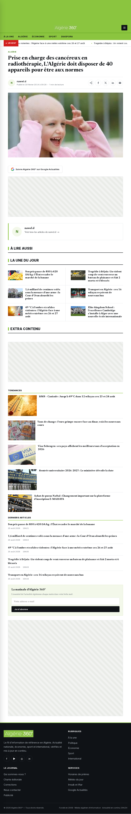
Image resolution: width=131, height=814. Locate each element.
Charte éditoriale (13, 779)
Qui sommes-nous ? (15, 774)
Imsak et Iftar (75, 784)
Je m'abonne (21, 609)
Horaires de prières (78, 774)
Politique (72, 742)
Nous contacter (12, 789)
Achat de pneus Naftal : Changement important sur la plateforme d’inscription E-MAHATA (72, 497)
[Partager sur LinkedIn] (113, 83)
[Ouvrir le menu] (124, 27)
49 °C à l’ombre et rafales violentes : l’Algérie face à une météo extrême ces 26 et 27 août (60, 548)
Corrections (10, 784)
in (29, 758)
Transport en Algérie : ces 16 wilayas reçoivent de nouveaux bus (46, 575)
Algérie (23, 36)
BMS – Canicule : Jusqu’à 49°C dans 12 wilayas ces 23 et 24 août (77, 396)
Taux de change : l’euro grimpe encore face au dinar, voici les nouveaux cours (79, 423)
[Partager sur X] (106, 83)
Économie (38, 36)
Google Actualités (78, 789)
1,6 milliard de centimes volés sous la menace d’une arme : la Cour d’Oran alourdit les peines (62, 536)
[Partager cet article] (91, 83)
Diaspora (67, 36)
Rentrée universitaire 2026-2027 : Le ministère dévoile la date (76, 470)
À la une (9, 36)
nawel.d (21, 81)
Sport (53, 36)
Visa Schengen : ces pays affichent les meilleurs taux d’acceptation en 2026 (78, 448)
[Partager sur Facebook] (98, 83)
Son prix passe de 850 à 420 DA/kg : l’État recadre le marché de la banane (51, 524)
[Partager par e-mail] (120, 83)
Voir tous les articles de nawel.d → (42, 231)
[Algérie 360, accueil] (65, 27)
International (74, 758)
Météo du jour (75, 779)
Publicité (8, 795)
